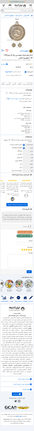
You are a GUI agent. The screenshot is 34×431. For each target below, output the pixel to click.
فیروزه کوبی (5, 357)
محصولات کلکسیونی (23, 332)
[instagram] (18, 401)
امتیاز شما (30, 247)
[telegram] (15, 401)
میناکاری (28, 359)
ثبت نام (31, 301)
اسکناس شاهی (22, 370)
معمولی (29, 250)
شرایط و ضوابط (19, 416)
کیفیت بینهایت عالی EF (16, 99)
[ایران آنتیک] (32, 15)
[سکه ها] (23, 407)
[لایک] (6, 50)
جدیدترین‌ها (18, 301)
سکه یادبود (28, 367)
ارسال (29, 271)
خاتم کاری (22, 359)
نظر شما (31, 253)
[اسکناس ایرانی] (19, 284)
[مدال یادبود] (9, 284)
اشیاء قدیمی (21, 338)
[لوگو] (20, 6)
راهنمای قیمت (4, 301)
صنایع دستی (9, 341)
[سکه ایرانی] (28, 284)
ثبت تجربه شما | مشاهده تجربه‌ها (17, 205)
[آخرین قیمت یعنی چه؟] (25, 72)
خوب (24, 250)
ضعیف (31, 250)
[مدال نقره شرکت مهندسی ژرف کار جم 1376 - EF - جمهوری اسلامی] (17, 31)
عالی (22, 250)
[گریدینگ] (11, 407)
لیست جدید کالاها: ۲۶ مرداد (17, 2)
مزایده (11, 301)
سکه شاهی (9, 367)
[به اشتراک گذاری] (2, 50)
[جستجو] (3, 11)
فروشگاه (25, 301)
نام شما (31, 241)
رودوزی (17, 359)
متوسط (27, 250)
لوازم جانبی (6, 370)
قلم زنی (11, 357)
